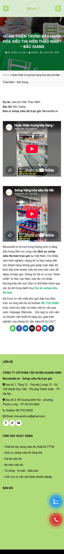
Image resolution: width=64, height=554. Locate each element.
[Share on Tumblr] (51, 328)
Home (6, 75)
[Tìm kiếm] (58, 8)
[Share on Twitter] (25, 328)
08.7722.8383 (49, 303)
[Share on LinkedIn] (45, 328)
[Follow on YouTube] (19, 423)
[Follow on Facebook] (6, 423)
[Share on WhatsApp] (13, 328)
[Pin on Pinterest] (38, 328)
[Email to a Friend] (32, 328)
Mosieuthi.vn (50, 111)
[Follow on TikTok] (12, 423)
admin (34, 52)
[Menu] (6, 8)
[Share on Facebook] (19, 328)
